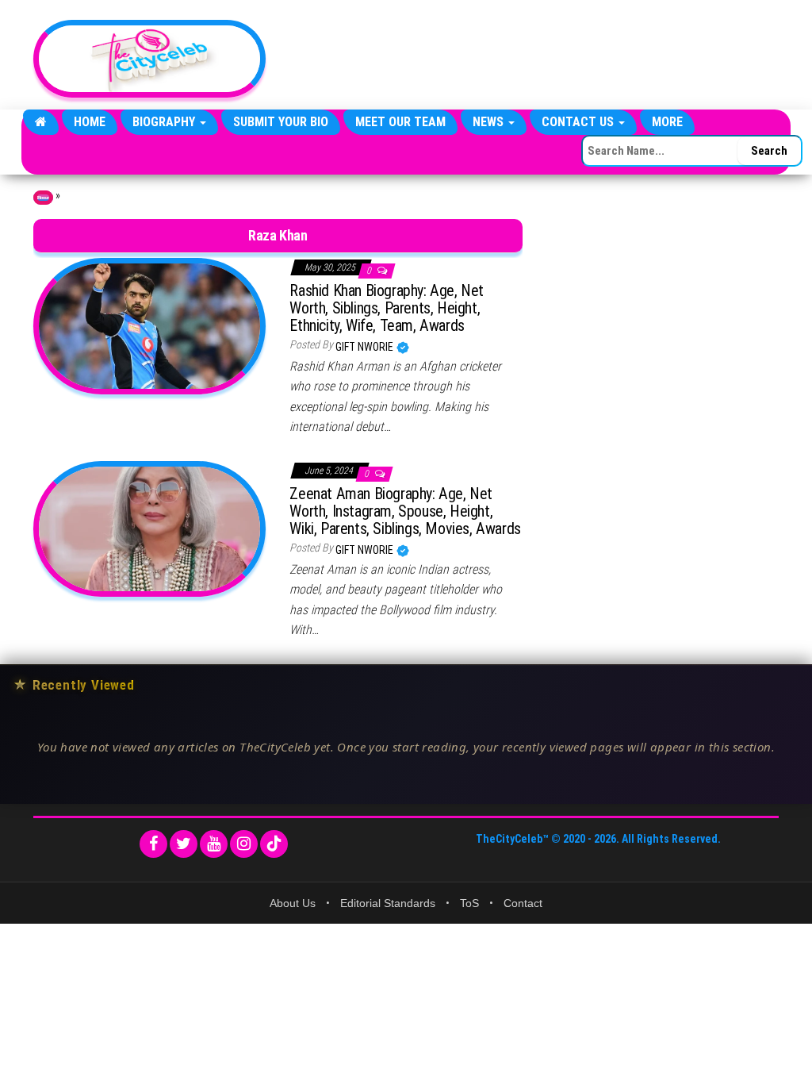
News (490, 121)
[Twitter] (183, 844)
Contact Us (579, 121)
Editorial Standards (387, 903)
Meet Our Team (400, 121)
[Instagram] (244, 844)
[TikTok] (274, 844)
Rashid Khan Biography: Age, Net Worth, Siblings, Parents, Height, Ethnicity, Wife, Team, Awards (386, 308)
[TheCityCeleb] (41, 122)
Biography (165, 121)
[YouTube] (214, 844)
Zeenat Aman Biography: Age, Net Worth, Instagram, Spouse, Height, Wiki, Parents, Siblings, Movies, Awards (404, 511)
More (667, 121)
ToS (469, 903)
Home (89, 121)
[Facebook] (153, 844)
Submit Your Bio (280, 121)
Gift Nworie (365, 346)
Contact (523, 903)
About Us (293, 903)
